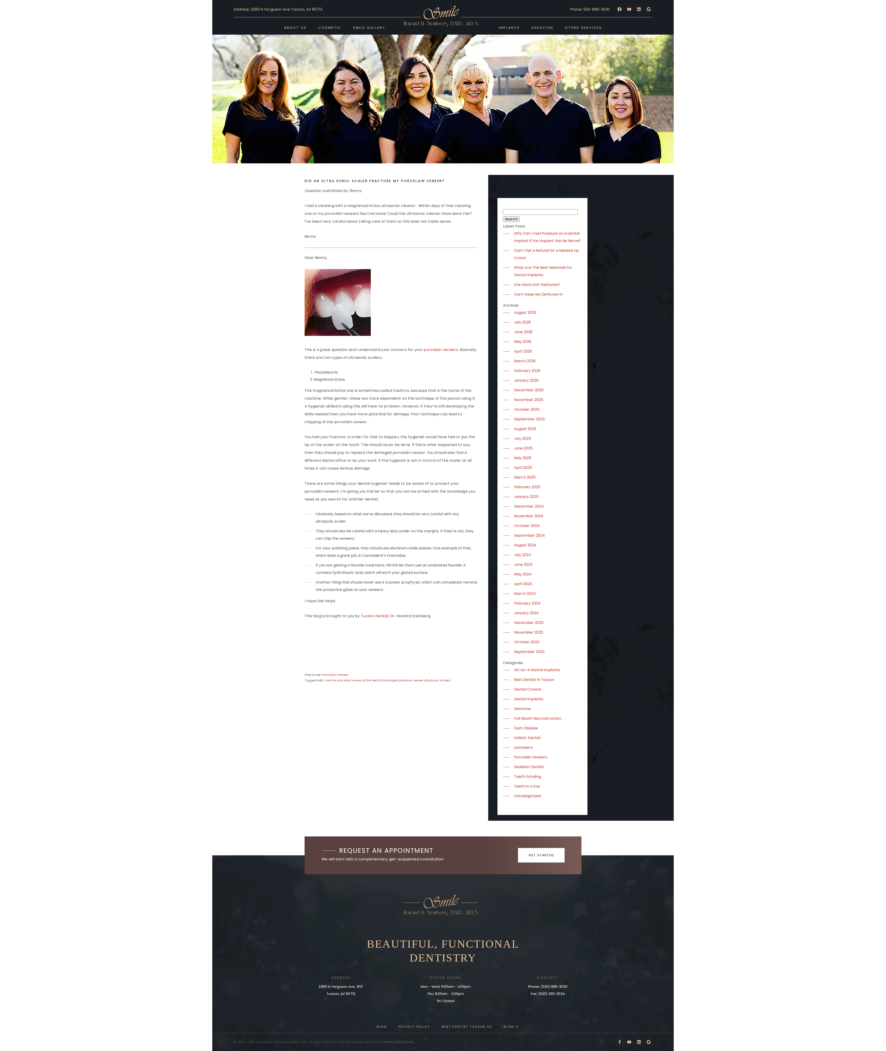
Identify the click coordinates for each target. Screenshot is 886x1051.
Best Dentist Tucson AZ (467, 1027)
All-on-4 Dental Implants (537, 670)
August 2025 (525, 428)
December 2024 (529, 506)
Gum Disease (526, 728)
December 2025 (529, 390)
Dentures (522, 708)
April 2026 (523, 351)
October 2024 (527, 525)
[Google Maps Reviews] (649, 1042)
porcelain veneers (441, 349)
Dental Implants (528, 699)
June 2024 (523, 564)
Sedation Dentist (529, 767)
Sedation (542, 27)
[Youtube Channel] (629, 9)
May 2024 (523, 574)
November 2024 (528, 516)
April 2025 (523, 467)
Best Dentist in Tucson (534, 679)
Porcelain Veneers (335, 675)
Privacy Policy (414, 1027)
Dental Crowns (527, 689)
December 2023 (528, 622)
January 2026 (526, 380)
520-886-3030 (596, 9)
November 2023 (528, 632)
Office (437, 977)
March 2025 (525, 477)
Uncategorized (527, 796)
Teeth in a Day (527, 786)
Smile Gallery (369, 27)
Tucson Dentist (375, 616)
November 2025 (528, 399)
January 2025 (526, 496)
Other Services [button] (583, 27)
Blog (382, 1027)
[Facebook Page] (619, 9)
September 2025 (529, 419)
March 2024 (525, 593)
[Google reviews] (649, 9)
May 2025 (522, 458)
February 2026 (527, 370)
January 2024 (526, 613)
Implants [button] (509, 27)
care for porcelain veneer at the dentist (353, 680)
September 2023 (529, 651)
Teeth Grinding (527, 776)
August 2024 (525, 545)
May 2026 (522, 341)
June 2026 (523, 332)
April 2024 (523, 584)
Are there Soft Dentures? (537, 284)
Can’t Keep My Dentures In (538, 294)
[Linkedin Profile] (639, 9)
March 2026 (525, 361)
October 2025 (526, 409)
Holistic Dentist (527, 737)
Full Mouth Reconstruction (537, 718)
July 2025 (522, 438)
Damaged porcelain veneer (403, 680)
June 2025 (523, 448)
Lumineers (523, 747)
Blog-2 (511, 1027)
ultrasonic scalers (437, 680)
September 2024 (529, 535)
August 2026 (525, 312)
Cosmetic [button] (329, 27)
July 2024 (522, 554)
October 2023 (526, 642)
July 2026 (522, 322)
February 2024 (527, 603)
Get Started (541, 855)
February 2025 (527, 487)
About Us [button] (295, 27)
